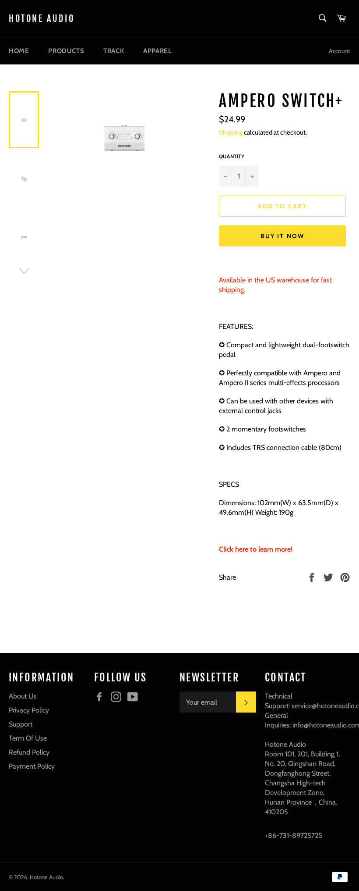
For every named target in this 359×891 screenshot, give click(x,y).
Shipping (231, 132)
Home (19, 51)
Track (113, 51)
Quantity (231, 156)
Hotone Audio (41, 18)
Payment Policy (32, 766)
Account (339, 51)
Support (20, 724)
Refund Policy (29, 752)
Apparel (157, 51)
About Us (23, 696)
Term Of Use (28, 738)
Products (66, 51)
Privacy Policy (29, 710)
